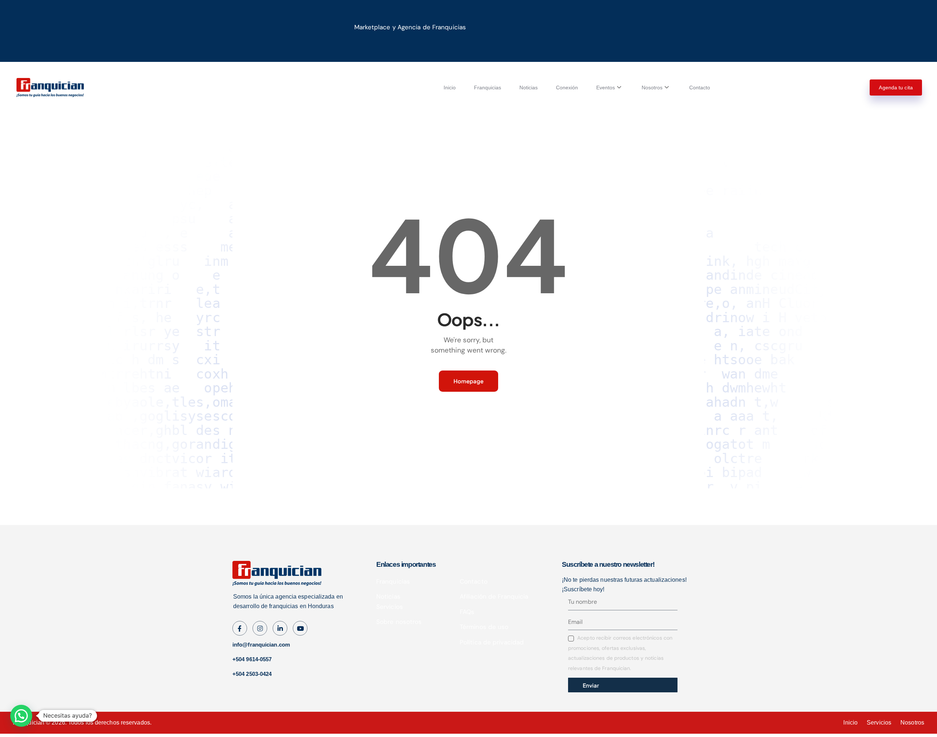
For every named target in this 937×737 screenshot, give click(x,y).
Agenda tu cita (895, 87)
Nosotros (652, 87)
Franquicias (487, 87)
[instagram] (260, 628)
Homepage (468, 380)
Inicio (450, 87)
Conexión (567, 87)
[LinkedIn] (280, 628)
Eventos (605, 87)
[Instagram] (300, 628)
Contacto (699, 87)
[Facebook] (239, 628)
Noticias (528, 87)
